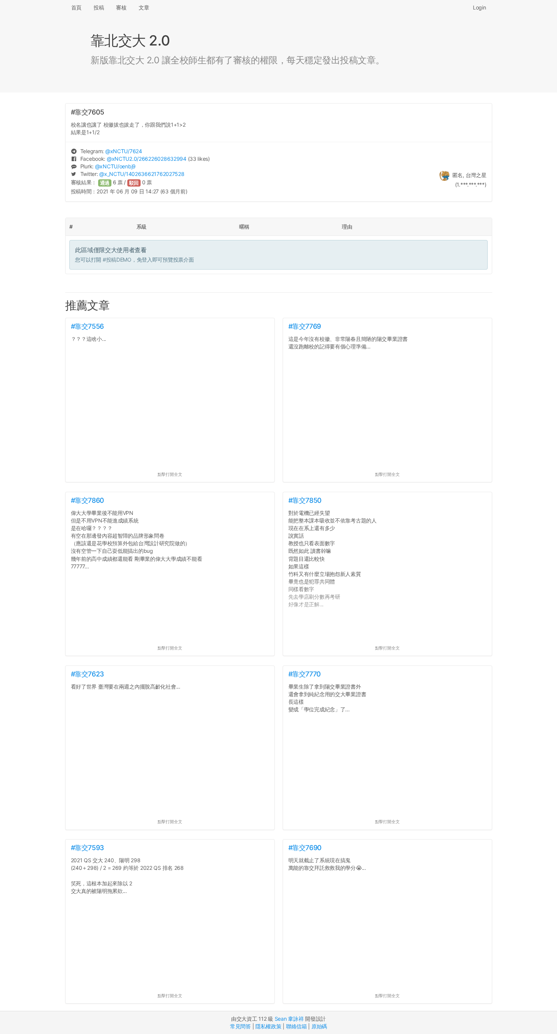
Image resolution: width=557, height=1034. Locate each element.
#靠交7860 (87, 500)
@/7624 (123, 151)
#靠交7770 (304, 674)
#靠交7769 (304, 326)
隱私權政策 (268, 1026)
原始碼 (319, 1026)
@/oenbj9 (115, 166)
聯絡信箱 (296, 1026)
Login (479, 7)
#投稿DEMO (117, 259)
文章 (144, 7)
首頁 (76, 7)
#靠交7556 (87, 326)
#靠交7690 (305, 848)
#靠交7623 (87, 674)
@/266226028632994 (146, 158)
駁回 (134, 183)
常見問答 (240, 1026)
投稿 (99, 7)
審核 (121, 7)
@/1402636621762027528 (141, 174)
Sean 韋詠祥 (289, 1018)
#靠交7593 (87, 848)
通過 (105, 183)
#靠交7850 (305, 500)
